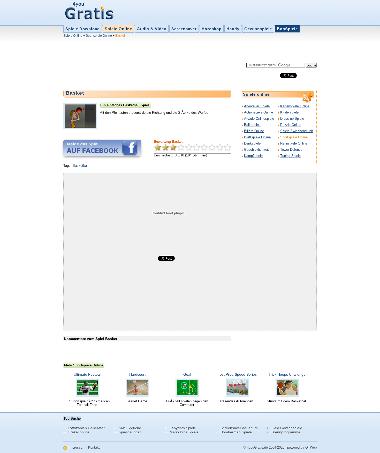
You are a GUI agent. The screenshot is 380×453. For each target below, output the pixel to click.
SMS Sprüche (130, 428)
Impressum (77, 447)
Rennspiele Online (293, 143)
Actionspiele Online (258, 112)
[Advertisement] (157, 51)
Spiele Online (118, 29)
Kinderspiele (289, 112)
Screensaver (184, 29)
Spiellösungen (130, 432)
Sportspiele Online (99, 35)
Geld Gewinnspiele (286, 428)
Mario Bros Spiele (184, 432)
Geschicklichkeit (256, 150)
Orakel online (78, 432)
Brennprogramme (285, 432)
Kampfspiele (253, 156)
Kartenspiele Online (294, 106)
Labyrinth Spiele (183, 428)
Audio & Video (151, 29)
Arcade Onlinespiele (259, 118)
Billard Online (254, 131)
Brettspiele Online (257, 137)
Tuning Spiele (290, 156)
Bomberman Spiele (236, 432)
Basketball (80, 166)
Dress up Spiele (292, 118)
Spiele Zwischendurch (296, 131)
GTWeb (311, 447)
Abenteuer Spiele (257, 106)
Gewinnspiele (258, 29)
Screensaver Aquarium (239, 428)
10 (227, 147)
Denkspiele (252, 143)
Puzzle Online (290, 125)
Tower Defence (291, 150)
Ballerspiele (252, 125)
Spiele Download (82, 29)
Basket (120, 35)
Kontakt (94, 447)
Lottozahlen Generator (86, 428)
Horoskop (212, 29)
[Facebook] (102, 148)
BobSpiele (287, 29)
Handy (232, 29)
